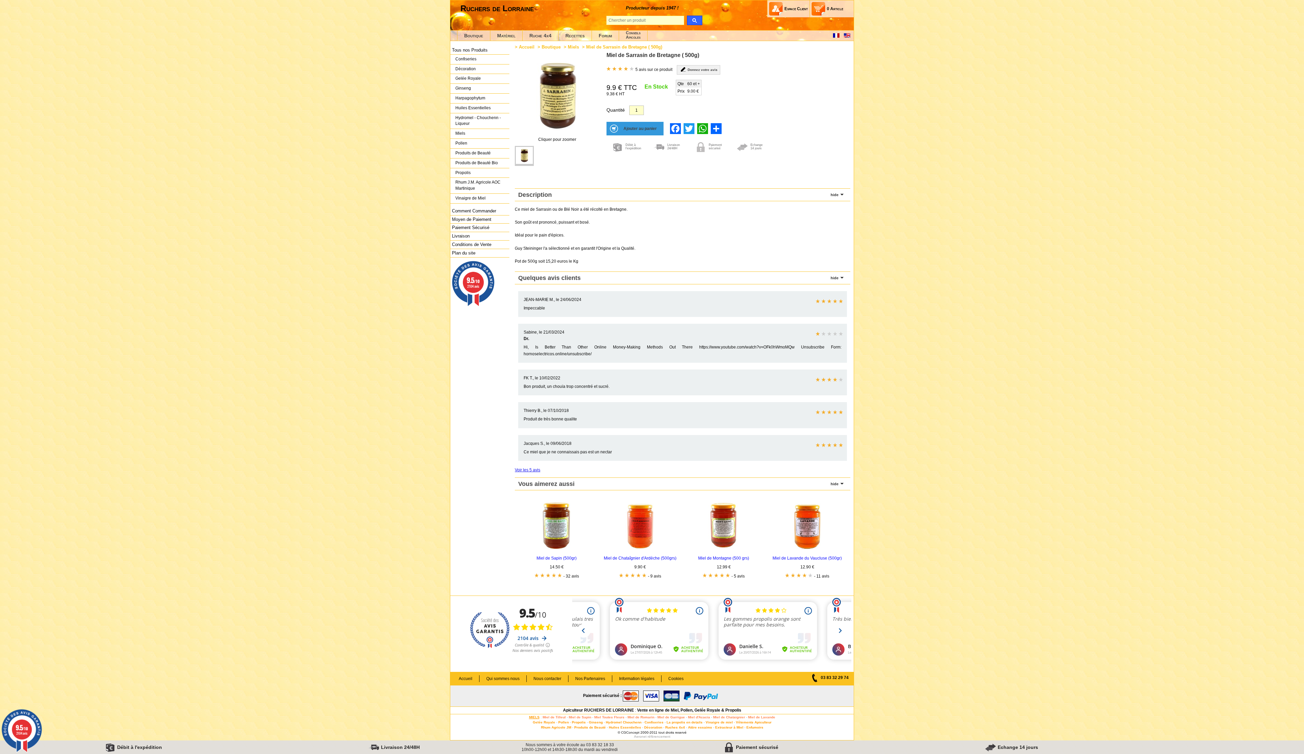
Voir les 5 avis (527, 470)
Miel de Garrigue (671, 717)
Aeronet (640, 736)
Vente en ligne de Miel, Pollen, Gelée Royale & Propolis (689, 710)
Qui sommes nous (503, 678)
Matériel (506, 35)
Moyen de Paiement (471, 219)
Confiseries (465, 59)
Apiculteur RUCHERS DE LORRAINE (598, 710)
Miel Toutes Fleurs (609, 717)
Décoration (465, 69)
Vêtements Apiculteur (754, 722)
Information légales (636, 678)
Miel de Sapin (580, 717)
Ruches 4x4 (675, 727)
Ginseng (463, 88)
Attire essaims (700, 727)
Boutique (473, 35)
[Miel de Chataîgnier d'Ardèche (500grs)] (640, 549)
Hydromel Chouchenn (623, 722)
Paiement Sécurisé (470, 227)
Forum (605, 35)
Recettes (575, 35)
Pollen (461, 143)
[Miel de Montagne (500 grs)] (723, 549)
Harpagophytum (470, 98)
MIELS (534, 717)
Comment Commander (474, 210)
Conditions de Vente (471, 244)
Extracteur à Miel (729, 727)
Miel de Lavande (761, 717)
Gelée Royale (468, 78)
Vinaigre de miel (719, 722)
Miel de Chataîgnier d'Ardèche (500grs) (640, 558)
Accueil (527, 47)
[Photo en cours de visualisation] (524, 156)
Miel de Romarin (641, 717)
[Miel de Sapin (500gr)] (556, 549)
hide (834, 195)
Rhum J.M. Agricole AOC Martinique (478, 185)
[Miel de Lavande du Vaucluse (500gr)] (807, 549)
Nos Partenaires (590, 678)
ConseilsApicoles (633, 35)
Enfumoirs (754, 727)
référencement (659, 736)
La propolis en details (685, 722)
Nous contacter (547, 678)
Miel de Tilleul (554, 717)
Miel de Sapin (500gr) (557, 558)
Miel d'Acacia (699, 717)
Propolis (463, 172)
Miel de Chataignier (729, 717)
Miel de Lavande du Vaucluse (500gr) (807, 558)
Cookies (676, 678)
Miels (460, 133)
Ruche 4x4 (540, 35)
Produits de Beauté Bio (476, 163)
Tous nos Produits (470, 50)
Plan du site (463, 253)
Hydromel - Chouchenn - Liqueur (478, 120)
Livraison (461, 236)
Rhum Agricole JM (556, 727)
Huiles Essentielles (473, 108)
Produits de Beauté (473, 153)
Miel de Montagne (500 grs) (723, 558)
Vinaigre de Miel (470, 198)
